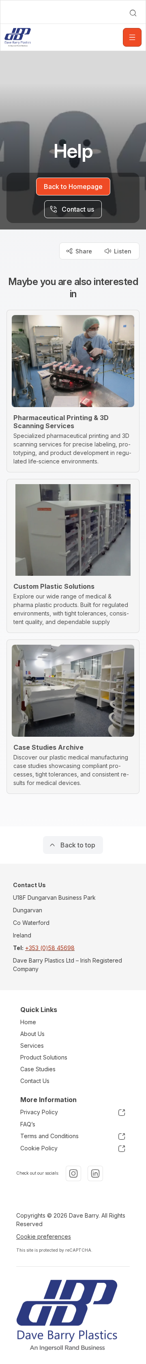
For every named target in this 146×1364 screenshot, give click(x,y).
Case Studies (38, 1069)
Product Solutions (43, 1057)
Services (32, 1045)
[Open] (132, 37)
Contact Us (34, 1080)
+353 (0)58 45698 (50, 947)
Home (28, 1022)
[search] (133, 13)
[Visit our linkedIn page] (95, 1173)
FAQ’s (27, 1124)
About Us (32, 1033)
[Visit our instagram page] (73, 1173)
